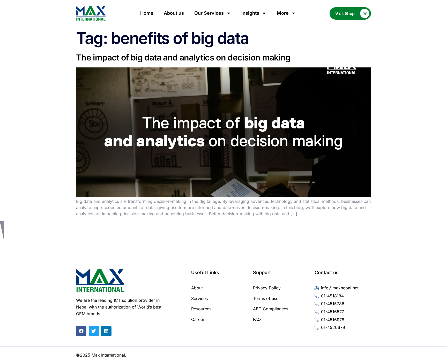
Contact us (327, 272)
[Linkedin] (106, 331)
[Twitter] (94, 331)
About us (174, 13)
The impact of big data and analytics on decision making (183, 57)
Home (146, 13)
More (283, 13)
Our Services (209, 13)
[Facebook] (81, 331)
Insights (250, 13)
